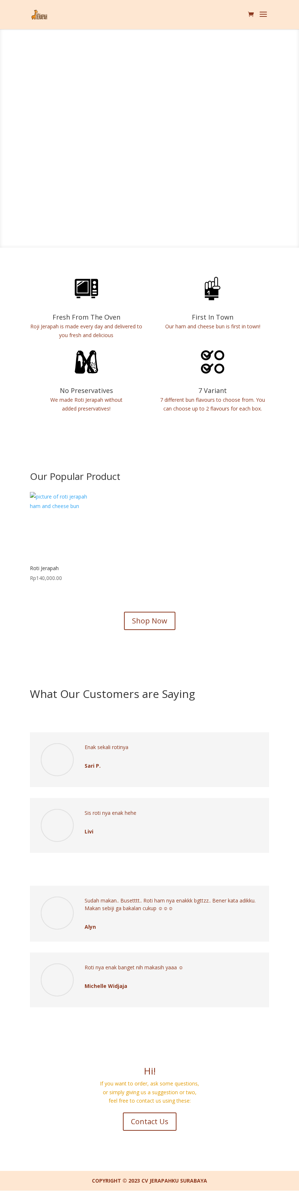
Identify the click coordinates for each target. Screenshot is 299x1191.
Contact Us (149, 1121)
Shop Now (149, 621)
